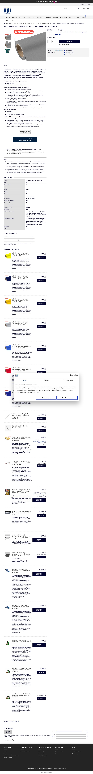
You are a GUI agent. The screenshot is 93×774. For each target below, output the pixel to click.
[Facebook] (52, 1)
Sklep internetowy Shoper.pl (46, 772)
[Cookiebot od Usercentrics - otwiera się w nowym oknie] (71, 375)
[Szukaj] (79, 8)
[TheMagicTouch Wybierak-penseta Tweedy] (8, 428)
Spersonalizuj (45, 397)
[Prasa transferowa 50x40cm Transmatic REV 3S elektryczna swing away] (8, 570)
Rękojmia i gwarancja (8, 753)
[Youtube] (50, 1)
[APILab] (56, 1)
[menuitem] (7, 17)
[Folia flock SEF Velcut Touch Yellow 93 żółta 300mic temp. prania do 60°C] (8, 301)
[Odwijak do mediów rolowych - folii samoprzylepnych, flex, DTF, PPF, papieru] (8, 439)
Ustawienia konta (58, 753)
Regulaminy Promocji (25, 751)
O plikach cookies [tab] (68, 380)
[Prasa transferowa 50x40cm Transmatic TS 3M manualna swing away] (8, 607)
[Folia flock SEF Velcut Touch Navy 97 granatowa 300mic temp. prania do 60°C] (8, 278)
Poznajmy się (75, 753)
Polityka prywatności (8, 757)
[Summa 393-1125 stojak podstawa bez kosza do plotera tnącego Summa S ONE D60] (8, 537)
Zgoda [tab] (24, 380)
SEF (54, 52)
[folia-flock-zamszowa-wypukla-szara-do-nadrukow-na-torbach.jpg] (8, 51)
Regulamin (6, 751)
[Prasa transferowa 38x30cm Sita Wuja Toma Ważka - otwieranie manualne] (8, 696)
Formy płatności (41, 751)
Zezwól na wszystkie (67, 397)
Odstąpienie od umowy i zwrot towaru (11, 755)
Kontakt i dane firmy (76, 751)
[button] (68, 50)
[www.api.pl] (47, 1)
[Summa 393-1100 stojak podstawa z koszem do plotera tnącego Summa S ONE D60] (8, 555)
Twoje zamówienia (59, 751)
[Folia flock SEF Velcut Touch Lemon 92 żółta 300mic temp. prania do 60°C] (8, 255)
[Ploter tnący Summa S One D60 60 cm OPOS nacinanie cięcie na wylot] (8, 512)
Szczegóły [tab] (46, 380)
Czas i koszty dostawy (42, 755)
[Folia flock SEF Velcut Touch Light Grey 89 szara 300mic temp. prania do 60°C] (8, 324)
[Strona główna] (7, 10)
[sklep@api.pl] (46, 1)
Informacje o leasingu (42, 753)
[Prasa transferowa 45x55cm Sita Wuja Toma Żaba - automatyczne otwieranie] (8, 642)
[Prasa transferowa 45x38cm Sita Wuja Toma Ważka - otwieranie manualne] (8, 671)
